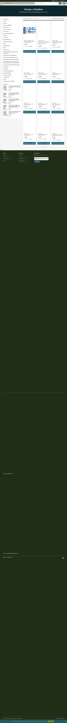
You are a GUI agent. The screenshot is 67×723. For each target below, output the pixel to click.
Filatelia (23, 12)
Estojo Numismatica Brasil (7, 41)
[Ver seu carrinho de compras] (63, 3)
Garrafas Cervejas (6, 49)
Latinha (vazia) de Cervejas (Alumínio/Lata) (10, 57)
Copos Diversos (6, 31)
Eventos (4, 43)
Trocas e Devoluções (6, 158)
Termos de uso (44, 721)
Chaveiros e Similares (7, 29)
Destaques (5, 35)
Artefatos (4, 21)
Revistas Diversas (6, 77)
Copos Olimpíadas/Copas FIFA (8, 33)
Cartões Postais (5, 27)
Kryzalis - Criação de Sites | (60, 718)
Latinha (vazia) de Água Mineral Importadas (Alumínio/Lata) (10, 52)
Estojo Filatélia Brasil (6, 39)
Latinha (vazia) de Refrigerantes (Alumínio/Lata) (11, 59)
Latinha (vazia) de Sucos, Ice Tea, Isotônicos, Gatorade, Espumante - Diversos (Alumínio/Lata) (11, 62)
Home (20, 12)
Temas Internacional (36, 12)
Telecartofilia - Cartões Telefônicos (9, 81)
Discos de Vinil (5, 37)
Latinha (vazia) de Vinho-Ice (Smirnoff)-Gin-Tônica (11, 64)
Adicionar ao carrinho (29, 51)
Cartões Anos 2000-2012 (7, 25)
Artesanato (5, 23)
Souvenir (4, 79)
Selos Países (28, 12)
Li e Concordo (50, 721)
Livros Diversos (5, 66)
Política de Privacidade (35, 721)
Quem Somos (21, 155)
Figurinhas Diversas (6, 45)
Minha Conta (5, 155)
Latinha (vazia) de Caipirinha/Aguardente (10, 55)
